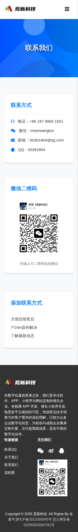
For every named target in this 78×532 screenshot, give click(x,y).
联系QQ (10, 449)
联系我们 (11, 465)
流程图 (9, 472)
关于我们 (11, 457)
